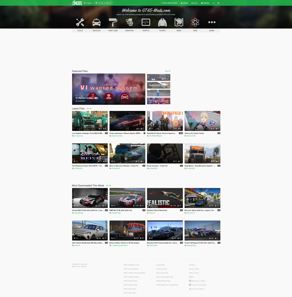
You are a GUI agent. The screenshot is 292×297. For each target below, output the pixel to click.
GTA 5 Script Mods (130, 281)
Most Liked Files (162, 273)
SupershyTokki (117, 136)
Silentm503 (153, 245)
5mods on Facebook (198, 285)
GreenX (77, 245)
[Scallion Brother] (158, 93)
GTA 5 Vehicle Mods (131, 269)
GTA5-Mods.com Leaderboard (167, 285)
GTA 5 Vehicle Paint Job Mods (134, 273)
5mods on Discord (197, 289)
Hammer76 (191, 213)
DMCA (191, 277)
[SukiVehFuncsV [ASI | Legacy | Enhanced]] (158, 85)
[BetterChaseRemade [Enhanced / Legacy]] (158, 77)
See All (167, 71)
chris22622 (78, 168)
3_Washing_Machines (120, 245)
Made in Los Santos (79, 266)
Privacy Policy (194, 269)
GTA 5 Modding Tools (131, 265)
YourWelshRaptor (155, 136)
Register (206, 3)
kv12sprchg (78, 136)
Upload (185, 3)
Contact (192, 265)
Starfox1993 (191, 136)
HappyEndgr (78, 213)
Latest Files (160, 265)
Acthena (152, 213)
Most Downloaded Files (164, 277)
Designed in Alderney (79, 264)
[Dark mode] (213, 3)
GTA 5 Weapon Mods (131, 277)
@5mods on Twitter (198, 281)
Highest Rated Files (163, 281)
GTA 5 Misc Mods (130, 293)
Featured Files (161, 269)
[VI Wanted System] (158, 101)
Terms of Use (194, 273)
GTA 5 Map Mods (130, 289)
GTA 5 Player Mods (131, 285)
